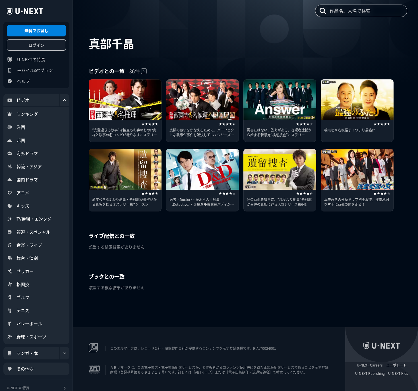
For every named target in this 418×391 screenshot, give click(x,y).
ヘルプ (23, 81)
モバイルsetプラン (35, 70)
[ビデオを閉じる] (64, 100)
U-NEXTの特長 (31, 59)
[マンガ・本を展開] (64, 353)
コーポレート (396, 365)
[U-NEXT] (25, 11)
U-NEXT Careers (370, 365)
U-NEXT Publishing (370, 373)
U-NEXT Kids (398, 373)
